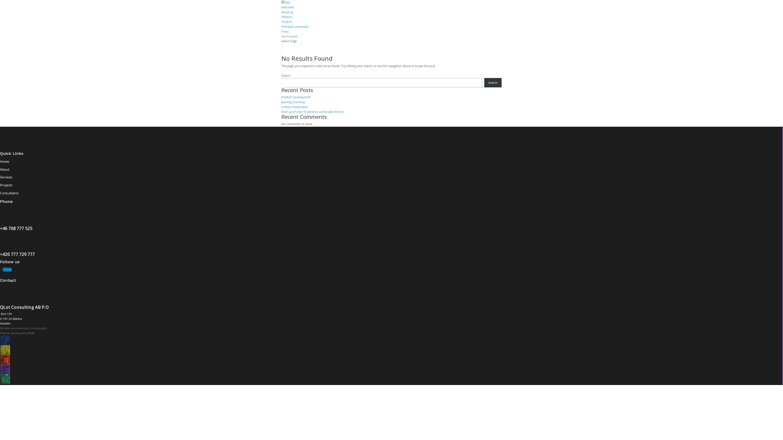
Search (285, 75)
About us (287, 12)
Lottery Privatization (294, 107)
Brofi (31, 333)
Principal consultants (295, 27)
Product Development (296, 97)
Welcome (287, 7)
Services (286, 17)
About (4, 169)
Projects (286, 22)
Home (4, 161)
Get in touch (289, 36)
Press (285, 31)
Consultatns (9, 193)
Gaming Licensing (293, 102)
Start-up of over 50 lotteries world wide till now (312, 112)
